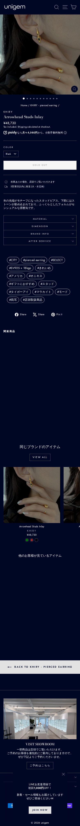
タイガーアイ (19, 292)
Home (24, 105)
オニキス (35, 276)
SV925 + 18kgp (20, 268)
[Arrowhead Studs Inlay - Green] (5, 416)
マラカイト (43, 292)
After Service (40, 241)
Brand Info (40, 233)
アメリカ (16, 276)
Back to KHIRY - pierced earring (43, 667)
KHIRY (8, 112)
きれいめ (44, 268)
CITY (13, 260)
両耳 (13, 300)
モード (62, 292)
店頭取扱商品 (32, 300)
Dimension (40, 226)
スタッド (47, 284)
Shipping (22, 126)
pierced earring (34, 260)
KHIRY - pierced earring (43, 105)
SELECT (57, 260)
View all (40, 457)
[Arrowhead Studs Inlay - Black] (15, 416)
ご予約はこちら (40, 765)
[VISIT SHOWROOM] (40, 718)
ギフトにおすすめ (21, 284)
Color (8, 147)
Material (40, 218)
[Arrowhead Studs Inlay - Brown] (10, 416)
